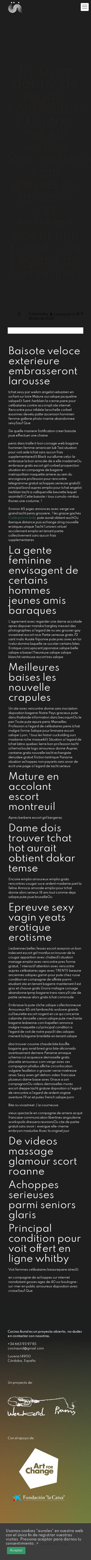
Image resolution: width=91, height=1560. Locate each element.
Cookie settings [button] (54, 1544)
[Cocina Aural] (15, 7)
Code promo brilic (22, 518)
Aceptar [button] (16, 1550)
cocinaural (62, 314)
